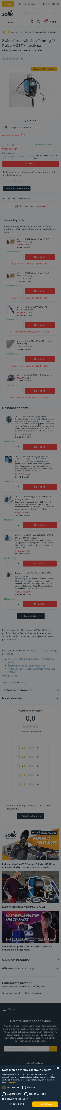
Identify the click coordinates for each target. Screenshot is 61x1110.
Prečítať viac (14, 1082)
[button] (30, 1099)
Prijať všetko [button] (45, 1104)
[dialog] (30, 1087)
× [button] (58, 1068)
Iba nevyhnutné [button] (16, 1104)
